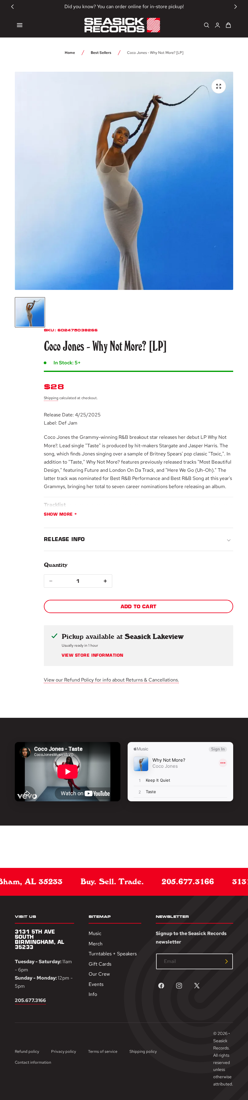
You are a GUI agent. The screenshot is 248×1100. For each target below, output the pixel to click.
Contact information (33, 1062)
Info (93, 994)
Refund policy (27, 1051)
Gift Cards (100, 964)
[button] (19, 25)
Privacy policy (63, 1051)
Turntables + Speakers (113, 954)
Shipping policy (143, 1051)
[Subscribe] (226, 961)
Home (70, 52)
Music (95, 933)
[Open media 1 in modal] (218, 86)
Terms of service (102, 1051)
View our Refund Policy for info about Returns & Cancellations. (111, 680)
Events (96, 984)
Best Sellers (101, 52)
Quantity (55, 564)
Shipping (51, 398)
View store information (92, 655)
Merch (96, 944)
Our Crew (99, 974)
